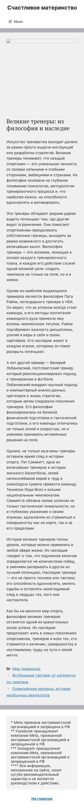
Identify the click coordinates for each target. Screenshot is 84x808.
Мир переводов (26, 669)
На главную (42, 799)
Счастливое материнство (42, 7)
